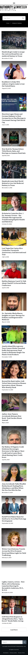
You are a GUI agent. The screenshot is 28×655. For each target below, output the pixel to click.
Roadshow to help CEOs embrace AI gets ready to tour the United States (13, 84)
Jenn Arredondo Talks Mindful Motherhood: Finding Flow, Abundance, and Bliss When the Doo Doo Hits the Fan (14, 487)
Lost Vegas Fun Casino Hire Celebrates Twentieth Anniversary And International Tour (14, 251)
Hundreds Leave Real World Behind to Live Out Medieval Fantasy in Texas (13, 183)
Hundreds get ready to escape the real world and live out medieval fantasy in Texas (13, 54)
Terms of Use (21, 652)
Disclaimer (6, 652)
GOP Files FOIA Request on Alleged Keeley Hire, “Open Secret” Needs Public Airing (12, 619)
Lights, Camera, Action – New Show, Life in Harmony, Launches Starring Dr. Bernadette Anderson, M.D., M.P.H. (13, 586)
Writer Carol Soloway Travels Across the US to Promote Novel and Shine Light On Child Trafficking (14, 552)
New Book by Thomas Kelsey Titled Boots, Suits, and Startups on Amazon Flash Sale (14, 151)
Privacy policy (13, 652)
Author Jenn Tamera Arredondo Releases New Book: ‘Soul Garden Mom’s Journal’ (12, 417)
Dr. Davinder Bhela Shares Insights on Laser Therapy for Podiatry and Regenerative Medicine (13, 316)
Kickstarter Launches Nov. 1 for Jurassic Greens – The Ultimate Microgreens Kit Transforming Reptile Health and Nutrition (13, 217)
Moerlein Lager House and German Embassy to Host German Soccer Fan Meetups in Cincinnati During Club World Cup (14, 118)
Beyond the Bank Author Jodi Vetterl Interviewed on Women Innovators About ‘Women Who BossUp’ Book (14, 384)
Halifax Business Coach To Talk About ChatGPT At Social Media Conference (14, 283)
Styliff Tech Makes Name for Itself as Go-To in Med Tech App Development (14, 519)
